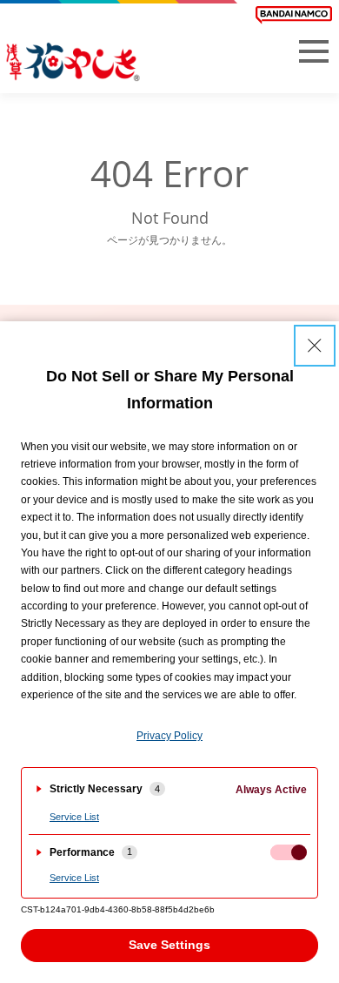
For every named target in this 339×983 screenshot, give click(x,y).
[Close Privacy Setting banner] (315, 346)
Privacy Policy (169, 736)
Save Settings (169, 945)
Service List (74, 816)
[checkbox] (288, 852)
